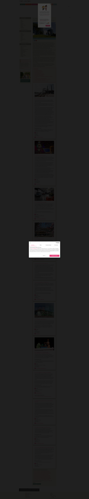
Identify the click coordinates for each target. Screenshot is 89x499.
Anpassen (44, 255)
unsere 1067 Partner (34, 248)
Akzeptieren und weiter (54, 255)
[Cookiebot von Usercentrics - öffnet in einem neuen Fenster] (56, 242)
